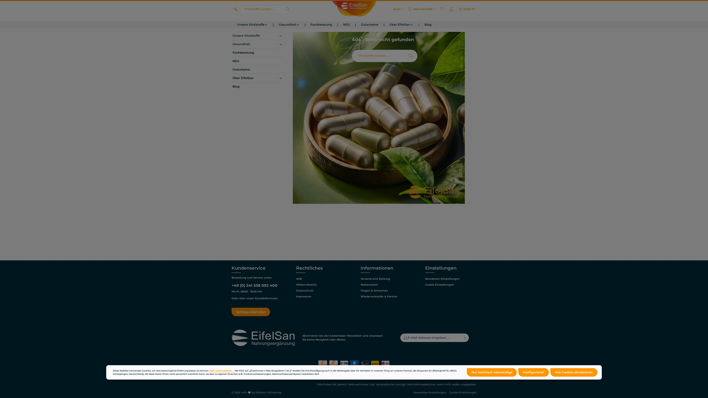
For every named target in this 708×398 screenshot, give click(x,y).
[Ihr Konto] (451, 9)
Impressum (303, 296)
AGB (299, 278)
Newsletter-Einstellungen (442, 278)
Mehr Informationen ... (221, 370)
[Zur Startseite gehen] (354, 9)
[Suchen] (288, 9)
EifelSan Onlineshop (268, 392)
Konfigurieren (533, 372)
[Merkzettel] (442, 9)
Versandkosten (385, 384)
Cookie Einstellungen (439, 284)
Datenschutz (304, 290)
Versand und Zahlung (375, 278)
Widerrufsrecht (306, 284)
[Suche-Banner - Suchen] (410, 56)
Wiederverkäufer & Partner (379, 296)
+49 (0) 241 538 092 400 (254, 285)
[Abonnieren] (465, 338)
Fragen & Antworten (374, 290)
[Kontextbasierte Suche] (236, 9)
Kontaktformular (266, 298)
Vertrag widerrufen (251, 312)
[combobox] (262, 9)
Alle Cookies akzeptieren (574, 372)
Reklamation (369, 284)
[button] (280, 35)
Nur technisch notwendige (491, 372)
